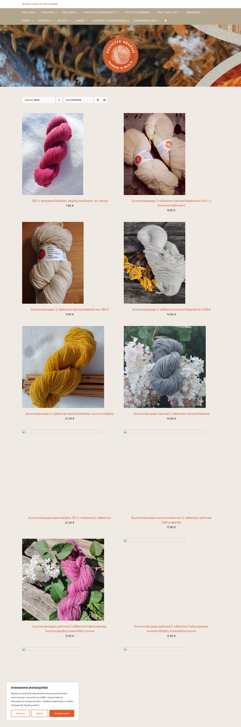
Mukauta (20, 713)
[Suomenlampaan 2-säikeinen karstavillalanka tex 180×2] (53, 224)
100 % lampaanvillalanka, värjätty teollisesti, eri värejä (70, 201)
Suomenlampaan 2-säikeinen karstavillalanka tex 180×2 (70, 309)
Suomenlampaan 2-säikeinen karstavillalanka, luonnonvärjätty (70, 413)
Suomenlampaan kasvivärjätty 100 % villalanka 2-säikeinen (69, 518)
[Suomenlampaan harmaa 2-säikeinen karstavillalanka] (165, 328)
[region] (43, 701)
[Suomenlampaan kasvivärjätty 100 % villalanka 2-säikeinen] (63, 432)
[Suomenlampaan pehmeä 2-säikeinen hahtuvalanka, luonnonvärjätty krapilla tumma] (154, 650)
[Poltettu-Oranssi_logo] (120, 36)
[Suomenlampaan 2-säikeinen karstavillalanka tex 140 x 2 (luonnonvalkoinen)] (154, 115)
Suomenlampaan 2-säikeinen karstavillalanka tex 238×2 (171, 309)
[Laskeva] (59, 100)
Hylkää (39, 713)
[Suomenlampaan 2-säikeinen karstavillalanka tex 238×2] (154, 224)
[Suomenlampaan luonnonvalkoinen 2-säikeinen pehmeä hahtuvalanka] (165, 432)
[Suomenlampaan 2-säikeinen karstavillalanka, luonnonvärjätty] (63, 328)
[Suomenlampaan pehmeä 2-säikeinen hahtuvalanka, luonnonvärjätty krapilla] (53, 650)
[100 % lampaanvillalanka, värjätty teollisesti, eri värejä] (52, 115)
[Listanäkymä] (104, 100)
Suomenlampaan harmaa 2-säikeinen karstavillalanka (171, 413)
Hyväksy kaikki (62, 713)
